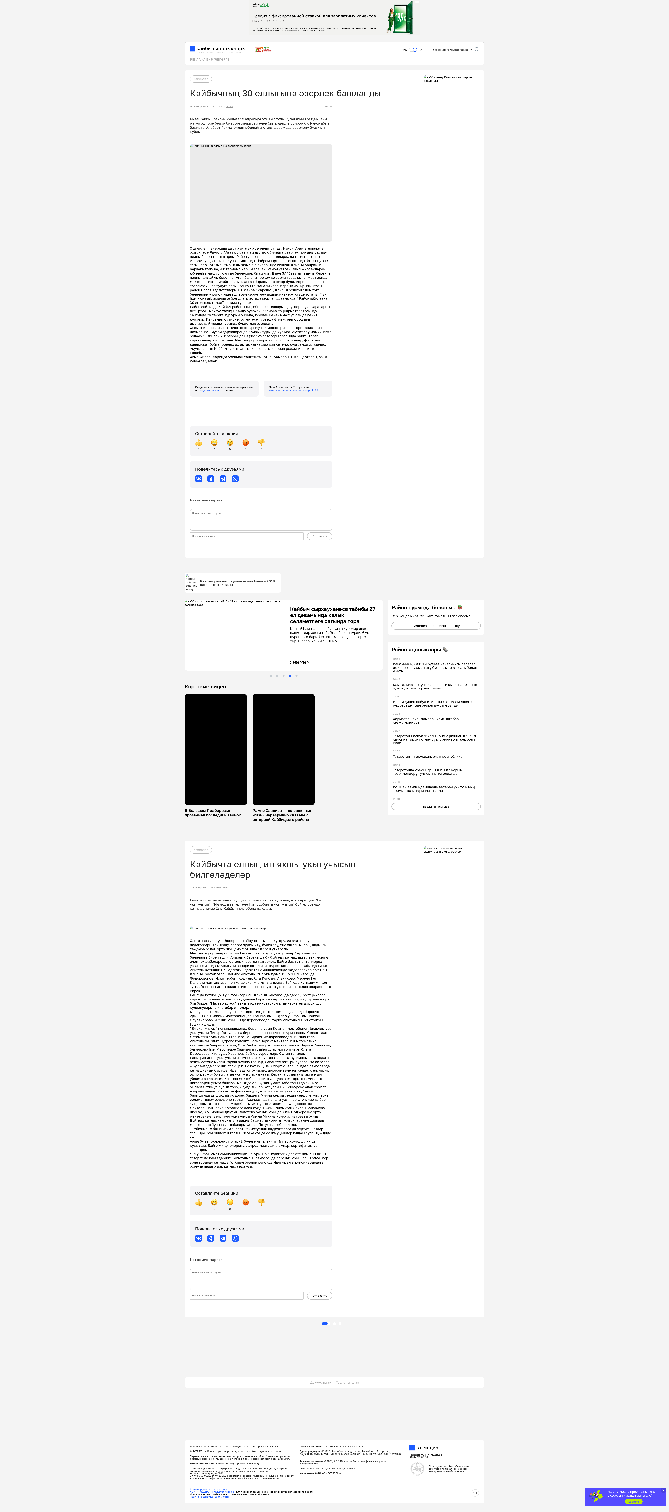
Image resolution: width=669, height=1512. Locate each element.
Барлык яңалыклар (436, 806)
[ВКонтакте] (198, 478)
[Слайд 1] (271, 676)
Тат (421, 49)
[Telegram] (223, 478)
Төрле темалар (347, 1382)
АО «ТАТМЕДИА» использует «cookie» (212, 1491)
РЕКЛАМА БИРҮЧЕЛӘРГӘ (210, 59)
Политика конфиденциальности (209, 1496)
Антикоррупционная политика (208, 1489)
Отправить (319, 536)
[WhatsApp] (235, 478)
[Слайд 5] (296, 676)
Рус (404, 49)
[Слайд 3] (284, 676)
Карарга (634, 1501)
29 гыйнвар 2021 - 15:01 (202, 106)
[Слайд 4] (290, 676)
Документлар (320, 1382)
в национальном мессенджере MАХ (293, 390)
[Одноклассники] (210, 478)
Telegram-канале (209, 390)
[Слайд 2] (277, 676)
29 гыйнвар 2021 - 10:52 (202, 888)
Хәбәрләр (200, 79)
